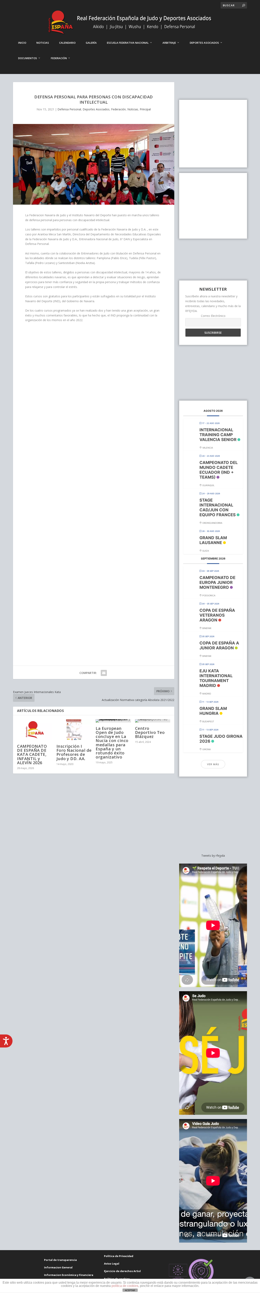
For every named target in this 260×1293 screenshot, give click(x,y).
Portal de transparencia (60, 1260)
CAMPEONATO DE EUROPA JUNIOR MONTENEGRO (217, 582)
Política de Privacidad (118, 1256)
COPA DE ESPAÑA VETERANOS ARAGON (217, 615)
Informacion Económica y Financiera (68, 1275)
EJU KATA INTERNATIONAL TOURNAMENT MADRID (216, 678)
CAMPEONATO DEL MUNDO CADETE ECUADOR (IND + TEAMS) (218, 470)
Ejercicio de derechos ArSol (122, 1271)
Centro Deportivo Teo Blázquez (150, 732)
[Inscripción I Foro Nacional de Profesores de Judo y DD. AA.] (74, 729)
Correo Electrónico (213, 316)
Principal (145, 109)
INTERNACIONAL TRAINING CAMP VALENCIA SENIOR (217, 434)
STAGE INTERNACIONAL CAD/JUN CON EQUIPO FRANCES (217, 507)
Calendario (67, 43)
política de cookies (125, 1286)
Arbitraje (169, 43)
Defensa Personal (69, 109)
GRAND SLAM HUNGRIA (213, 711)
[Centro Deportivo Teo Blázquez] (152, 721)
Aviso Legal (111, 1263)
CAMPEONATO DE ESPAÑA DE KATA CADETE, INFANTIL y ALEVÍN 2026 (32, 754)
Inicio (22, 43)
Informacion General (58, 1267)
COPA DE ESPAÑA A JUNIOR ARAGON (219, 645)
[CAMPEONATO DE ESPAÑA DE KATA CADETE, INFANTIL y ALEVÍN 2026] (34, 729)
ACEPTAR (130, 1290)
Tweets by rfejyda (213, 855)
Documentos (27, 58)
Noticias (42, 43)
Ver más (213, 764)
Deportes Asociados (204, 43)
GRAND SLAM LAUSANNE (213, 540)
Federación (59, 58)
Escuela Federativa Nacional (128, 43)
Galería (91, 43)
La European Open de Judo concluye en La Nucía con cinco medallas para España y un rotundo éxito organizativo (112, 743)
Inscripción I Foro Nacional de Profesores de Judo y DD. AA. (74, 752)
